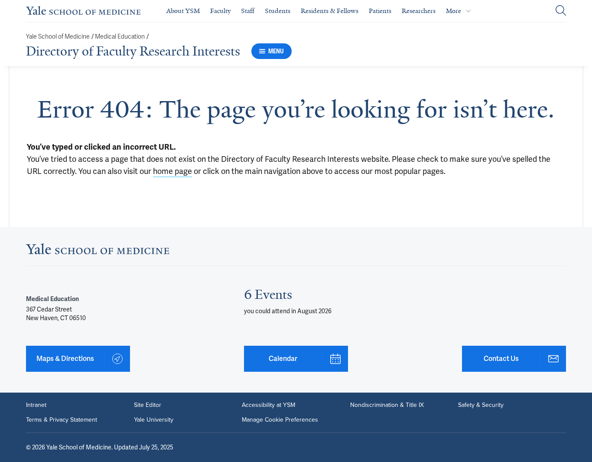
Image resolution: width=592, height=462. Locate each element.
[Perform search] (561, 11)
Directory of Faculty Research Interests (133, 51)
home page (172, 171)
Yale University (153, 420)
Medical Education (120, 36)
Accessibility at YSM (268, 405)
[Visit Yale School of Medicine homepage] (97, 251)
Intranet (36, 405)
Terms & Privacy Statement (61, 420)
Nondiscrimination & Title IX (387, 405)
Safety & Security (481, 405)
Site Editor (147, 405)
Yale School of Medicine (58, 36)
